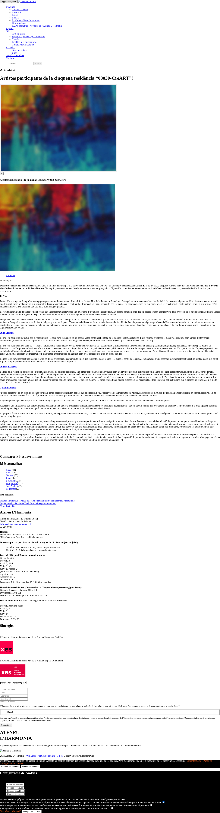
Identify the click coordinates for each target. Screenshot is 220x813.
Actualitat (10, 47)
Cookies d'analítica (15, 791)
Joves (8, 478)
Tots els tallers (18, 34)
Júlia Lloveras (7, 332)
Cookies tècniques (15, 788)
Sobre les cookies (15, 785)
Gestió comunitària (15, 55)
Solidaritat (11, 489)
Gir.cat (60, 755)
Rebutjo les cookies (30, 766)
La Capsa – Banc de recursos (26, 20)
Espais (15, 15)
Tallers (9, 31)
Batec (14, 52)
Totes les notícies (20, 50)
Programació (12, 483)
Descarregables (19, 23)
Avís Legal (31, 755)
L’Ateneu (10, 7)
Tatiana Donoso (8, 387)
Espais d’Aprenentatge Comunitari (28, 36)
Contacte (10, 58)
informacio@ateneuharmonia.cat (15, 524)
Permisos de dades (7, 702)
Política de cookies (46, 755)
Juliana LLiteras (8, 366)
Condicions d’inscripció (23, 44)
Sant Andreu (12, 486)
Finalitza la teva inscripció (24, 42)
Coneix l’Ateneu (20, 9)
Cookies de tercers (15, 794)
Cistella (15, 39)
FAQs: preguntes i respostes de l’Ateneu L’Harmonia (37, 25)
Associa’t (16, 12)
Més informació (194, 761)
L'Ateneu (10, 275)
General (9, 475)
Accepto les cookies (10, 766)
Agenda (9, 28)
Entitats (15, 17)
